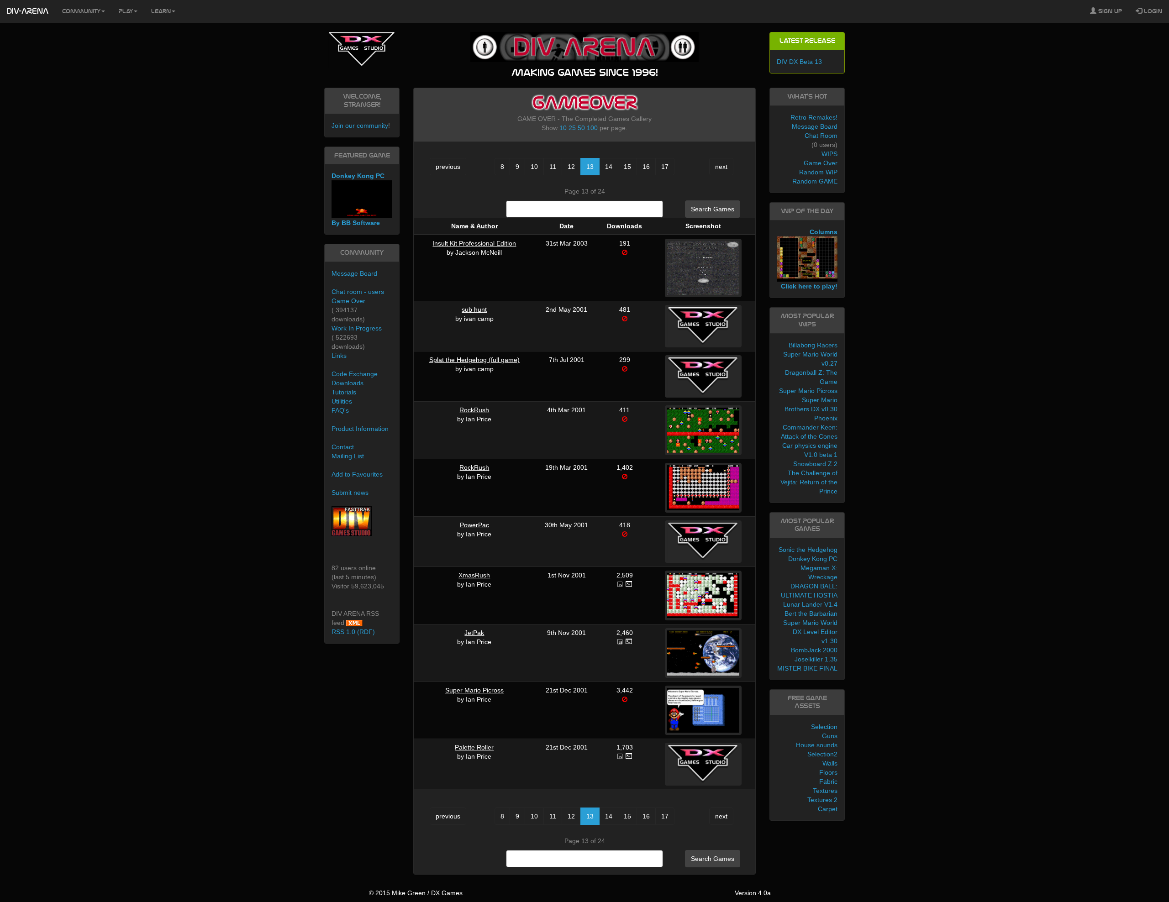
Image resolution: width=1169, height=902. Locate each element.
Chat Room (821, 135)
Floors (828, 772)
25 (572, 127)
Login (1152, 11)
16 (646, 166)
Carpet (827, 809)
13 (590, 166)
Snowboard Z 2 (815, 463)
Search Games (712, 209)
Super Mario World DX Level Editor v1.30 (810, 632)
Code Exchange (355, 374)
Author (487, 226)
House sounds (816, 745)
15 (627, 166)
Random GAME (814, 181)
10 (563, 127)
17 (665, 166)
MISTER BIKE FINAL (807, 668)
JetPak (474, 632)
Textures (825, 790)
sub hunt (474, 309)
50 (581, 127)
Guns (829, 735)
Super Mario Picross (474, 690)
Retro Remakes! (813, 117)
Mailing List (348, 456)
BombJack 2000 (814, 650)
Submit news (350, 492)
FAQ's (340, 410)
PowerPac (474, 525)
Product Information (360, 428)
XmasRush (474, 575)
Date (566, 226)
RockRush (474, 410)
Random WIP (818, 172)
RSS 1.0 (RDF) (353, 631)
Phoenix (825, 418)
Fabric (828, 781)
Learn (161, 11)
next (721, 166)
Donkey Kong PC (812, 558)
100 (592, 127)
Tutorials (344, 392)
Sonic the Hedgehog (808, 549)
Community (81, 11)
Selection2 (822, 754)
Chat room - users (358, 291)
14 (608, 166)
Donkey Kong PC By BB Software (358, 199)
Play (126, 11)
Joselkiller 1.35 (816, 659)
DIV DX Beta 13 (799, 61)
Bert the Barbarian (811, 613)
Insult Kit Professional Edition (474, 243)
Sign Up (1109, 11)
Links (339, 355)
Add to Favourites (357, 474)
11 (552, 166)
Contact (343, 447)
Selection (824, 726)
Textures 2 (822, 799)
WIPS (829, 153)
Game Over (348, 300)
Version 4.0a (753, 893)
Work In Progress (357, 328)
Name (460, 226)
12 (571, 166)
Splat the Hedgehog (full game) (474, 359)
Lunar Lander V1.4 (810, 604)
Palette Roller (474, 747)
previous (448, 166)
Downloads (624, 226)
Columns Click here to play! (809, 259)
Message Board (354, 273)
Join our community (360, 125)
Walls (829, 763)
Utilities (342, 401)
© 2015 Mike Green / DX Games (416, 893)
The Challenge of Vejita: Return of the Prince (808, 482)
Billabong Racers (813, 345)
